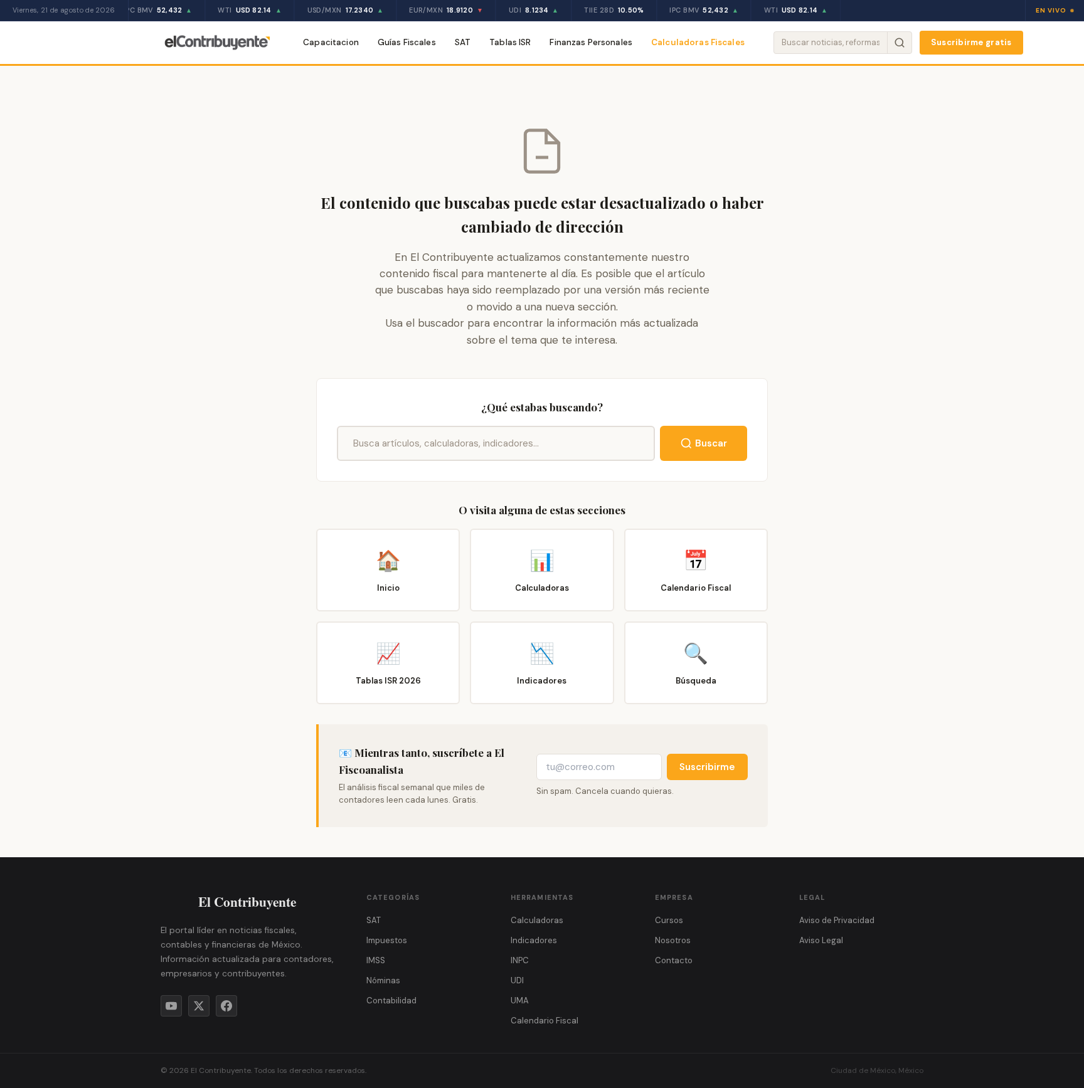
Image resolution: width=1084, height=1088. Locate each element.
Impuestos (386, 940)
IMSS (375, 960)
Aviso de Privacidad (836, 920)
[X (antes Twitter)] (199, 1006)
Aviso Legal (821, 940)
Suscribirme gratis (971, 42)
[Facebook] (226, 1006)
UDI (517, 980)
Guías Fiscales (407, 42)
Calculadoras (537, 920)
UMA (520, 1000)
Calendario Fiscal (544, 1020)
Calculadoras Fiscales (698, 42)
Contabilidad (391, 1000)
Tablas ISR (510, 42)
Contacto (674, 960)
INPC (520, 960)
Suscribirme (707, 767)
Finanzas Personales (591, 42)
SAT (462, 42)
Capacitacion (331, 42)
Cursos (669, 920)
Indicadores (534, 940)
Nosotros (673, 940)
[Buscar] (899, 42)
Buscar (711, 443)
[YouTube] (171, 1006)
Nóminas (383, 980)
